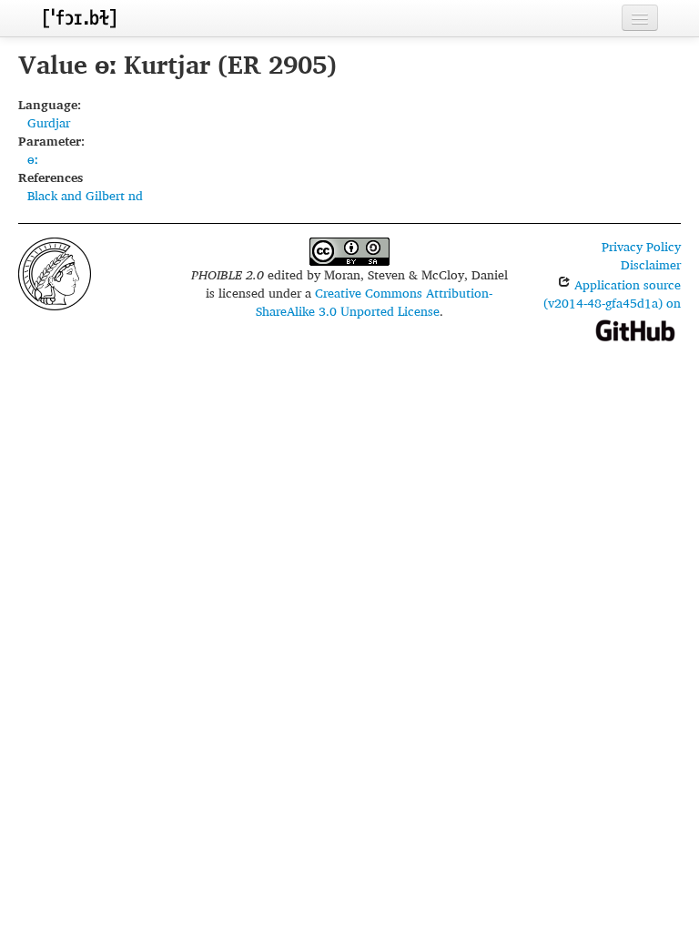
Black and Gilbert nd (85, 195)
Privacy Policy (641, 246)
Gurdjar (48, 122)
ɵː (32, 158)
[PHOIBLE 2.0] (79, 17)
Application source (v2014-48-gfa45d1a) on (612, 293)
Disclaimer (651, 264)
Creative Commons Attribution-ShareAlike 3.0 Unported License (374, 301)
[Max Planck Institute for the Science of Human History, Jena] (54, 271)
